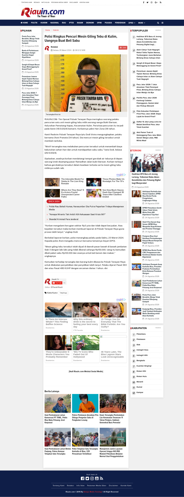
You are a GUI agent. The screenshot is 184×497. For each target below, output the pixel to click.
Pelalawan (141, 339)
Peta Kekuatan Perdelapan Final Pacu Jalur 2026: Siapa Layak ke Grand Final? (149, 114)
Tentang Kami (26, 2)
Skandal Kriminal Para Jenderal (63, 219)
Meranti (140, 382)
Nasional (54, 23)
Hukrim (44, 23)
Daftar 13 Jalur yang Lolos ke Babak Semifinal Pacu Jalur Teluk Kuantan (149, 124)
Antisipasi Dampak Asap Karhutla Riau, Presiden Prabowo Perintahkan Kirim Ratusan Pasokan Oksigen (152, 268)
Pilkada (108, 23)
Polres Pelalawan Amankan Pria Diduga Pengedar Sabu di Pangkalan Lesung (85, 417)
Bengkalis (141, 361)
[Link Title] (82, 478)
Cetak (124, 47)
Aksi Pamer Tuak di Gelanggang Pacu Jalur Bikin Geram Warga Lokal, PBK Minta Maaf (149, 136)
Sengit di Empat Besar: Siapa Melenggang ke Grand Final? (31, 67)
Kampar (140, 392)
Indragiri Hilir (142, 355)
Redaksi (37, 2)
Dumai (139, 387)
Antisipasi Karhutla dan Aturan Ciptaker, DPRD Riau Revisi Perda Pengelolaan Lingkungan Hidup (151, 196)
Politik (34, 23)
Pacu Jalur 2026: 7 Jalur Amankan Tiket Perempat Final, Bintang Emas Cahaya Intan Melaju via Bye (30, 97)
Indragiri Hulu (142, 350)
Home (25, 23)
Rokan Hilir (141, 371)
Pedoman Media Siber (59, 2)
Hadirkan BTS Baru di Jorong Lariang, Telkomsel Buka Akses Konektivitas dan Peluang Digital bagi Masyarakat (149, 41)
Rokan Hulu (142, 376)
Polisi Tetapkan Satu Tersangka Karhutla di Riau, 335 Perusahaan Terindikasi (85, 451)
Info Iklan (45, 2)
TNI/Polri (63, 293)
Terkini (136, 150)
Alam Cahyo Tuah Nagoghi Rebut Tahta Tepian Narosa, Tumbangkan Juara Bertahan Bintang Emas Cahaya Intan (149, 54)
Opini (99, 23)
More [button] (140, 23)
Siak (138, 345)
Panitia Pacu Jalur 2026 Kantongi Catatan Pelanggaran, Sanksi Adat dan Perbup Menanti (147, 102)
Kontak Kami (84, 2)
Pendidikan (120, 23)
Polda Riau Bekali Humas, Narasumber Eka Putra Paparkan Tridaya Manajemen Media (86, 208)
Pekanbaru (141, 334)
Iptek (71, 23)
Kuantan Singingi (144, 366)
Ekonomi (90, 23)
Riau (64, 23)
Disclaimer (73, 2)
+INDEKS (158, 30)
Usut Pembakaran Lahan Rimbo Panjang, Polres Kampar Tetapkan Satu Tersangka (58, 451)
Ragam (80, 23)
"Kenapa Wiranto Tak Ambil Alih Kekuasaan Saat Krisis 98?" (77, 214)
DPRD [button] (131, 23)
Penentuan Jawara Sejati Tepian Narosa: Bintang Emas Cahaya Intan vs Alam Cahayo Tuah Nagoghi (30, 81)
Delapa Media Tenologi (93, 492)
